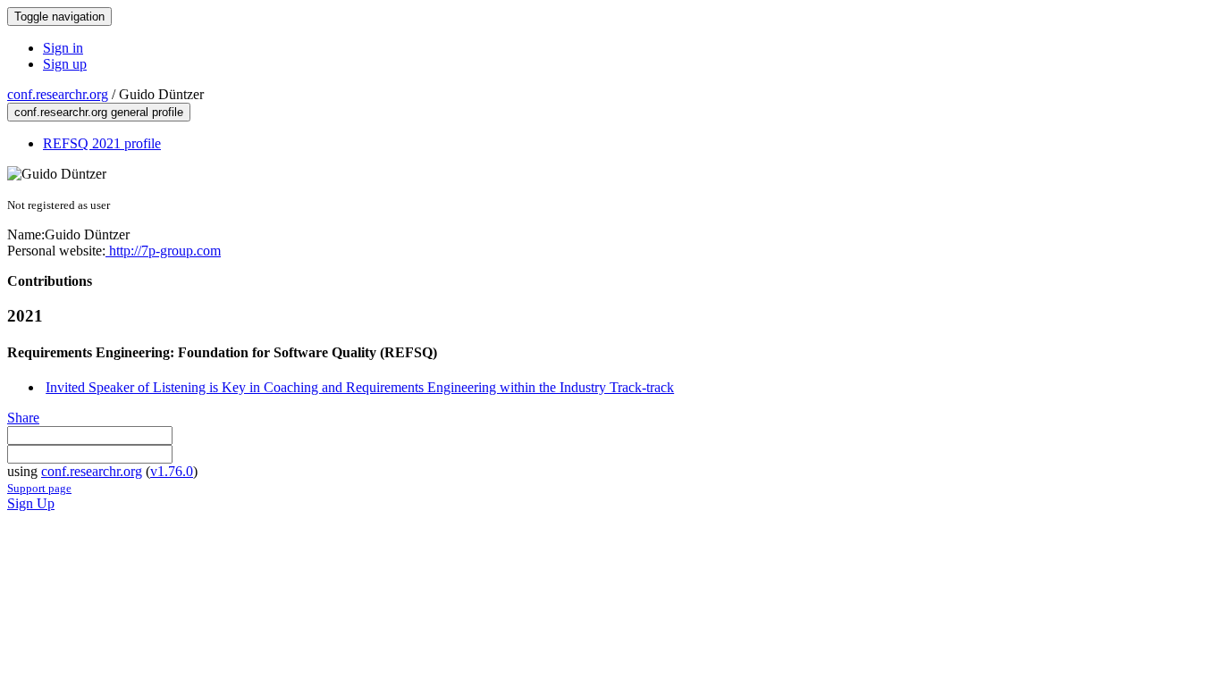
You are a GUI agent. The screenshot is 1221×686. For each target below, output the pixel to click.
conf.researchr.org (57, 94)
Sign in (63, 47)
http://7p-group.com (163, 250)
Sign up (65, 63)
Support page (39, 488)
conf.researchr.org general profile (98, 112)
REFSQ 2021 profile (102, 143)
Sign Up (31, 503)
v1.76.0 (171, 471)
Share (23, 417)
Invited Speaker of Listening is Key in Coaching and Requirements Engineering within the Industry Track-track (360, 387)
